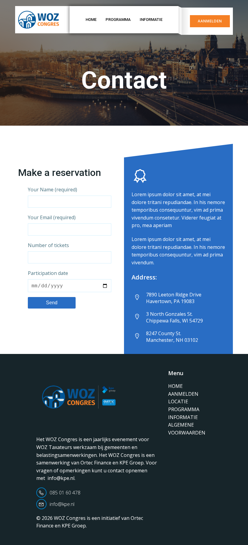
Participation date (48, 273)
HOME (175, 386)
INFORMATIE (151, 19)
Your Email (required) (52, 217)
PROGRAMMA (118, 19)
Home (91, 19)
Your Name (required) (52, 189)
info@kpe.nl (60, 478)
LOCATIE (178, 401)
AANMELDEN (183, 394)
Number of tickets (48, 245)
